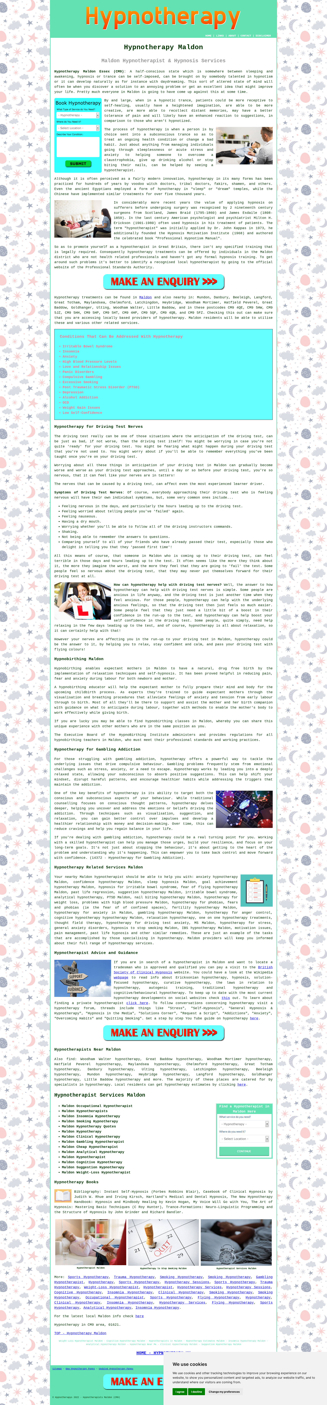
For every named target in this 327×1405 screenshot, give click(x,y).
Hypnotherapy (101, 1282)
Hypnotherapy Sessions (187, 1282)
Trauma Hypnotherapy (134, 1277)
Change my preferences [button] (224, 1391)
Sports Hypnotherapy (88, 1277)
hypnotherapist (118, 170)
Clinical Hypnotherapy (181, 1292)
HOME (208, 35)
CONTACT (246, 35)
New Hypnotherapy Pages (80, 1369)
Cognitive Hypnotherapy (78, 1292)
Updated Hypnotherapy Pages (116, 1369)
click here (137, 1003)
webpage (121, 977)
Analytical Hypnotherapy (107, 1308)
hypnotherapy (149, 129)
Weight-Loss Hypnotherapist (111, 1287)
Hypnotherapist (158, 1287)
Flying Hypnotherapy (218, 1297)
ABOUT (232, 35)
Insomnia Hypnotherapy (130, 1292)
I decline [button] (196, 1391)
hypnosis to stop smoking (136, 928)
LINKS (220, 35)
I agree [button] (180, 1391)
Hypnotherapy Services (199, 1287)
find (70, 1059)
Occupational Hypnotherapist (115, 1297)
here (254, 1018)
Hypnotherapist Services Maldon (99, 1095)
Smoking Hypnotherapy (181, 1277)
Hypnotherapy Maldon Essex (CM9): (90, 71)
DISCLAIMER (263, 35)
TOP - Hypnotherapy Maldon (80, 1333)
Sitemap (57, 1369)
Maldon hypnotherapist (102, 877)
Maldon (145, 297)
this (226, 998)
